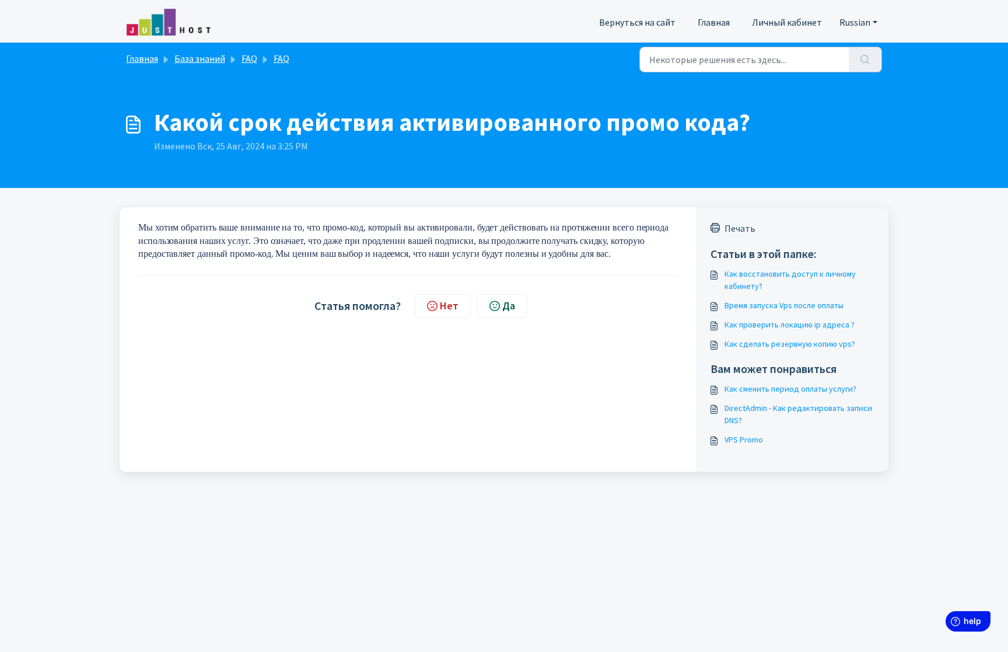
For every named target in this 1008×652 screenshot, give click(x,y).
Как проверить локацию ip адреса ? (789, 324)
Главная (714, 22)
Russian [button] (854, 22)
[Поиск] (865, 59)
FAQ (249, 58)
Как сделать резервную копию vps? (789, 344)
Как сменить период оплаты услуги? (790, 388)
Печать (739, 228)
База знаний (199, 58)
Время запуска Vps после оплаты (784, 305)
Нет (449, 305)
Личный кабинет (787, 22)
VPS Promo (743, 439)
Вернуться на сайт (637, 22)
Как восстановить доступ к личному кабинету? (790, 280)
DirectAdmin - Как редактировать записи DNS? (798, 414)
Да (508, 305)
